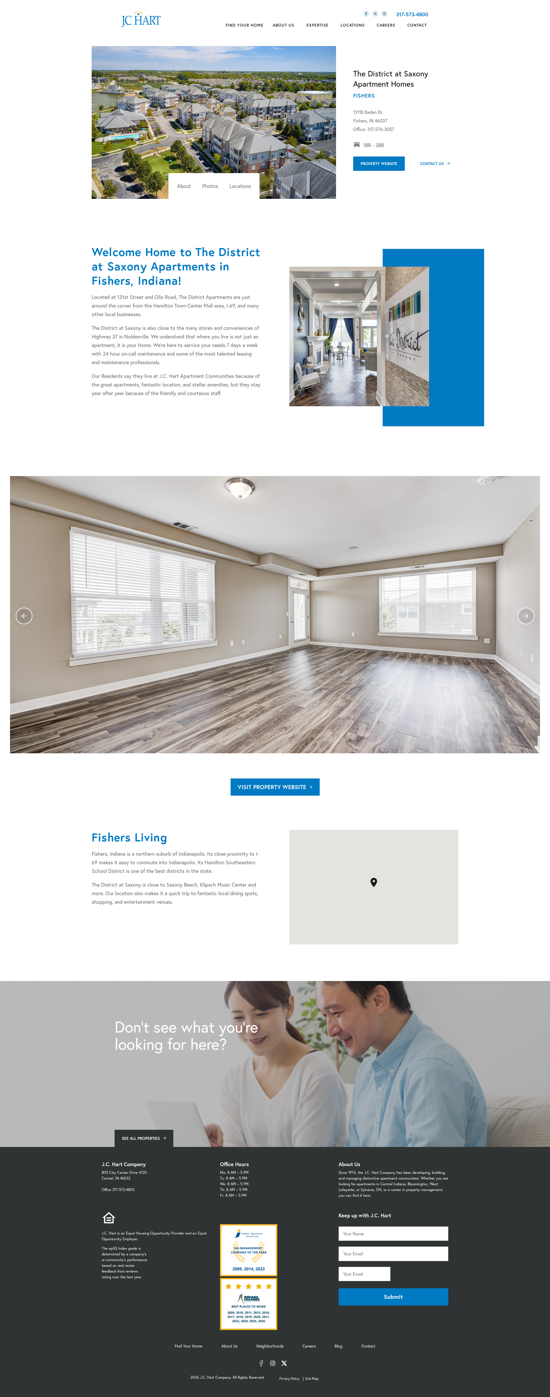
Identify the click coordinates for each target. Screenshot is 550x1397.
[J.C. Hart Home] (141, 19)
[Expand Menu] (297, 25)
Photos (210, 186)
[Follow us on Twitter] (375, 14)
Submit (393, 1297)
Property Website (379, 163)
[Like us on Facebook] (366, 14)
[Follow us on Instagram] (384, 14)
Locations (240, 186)
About (184, 186)
